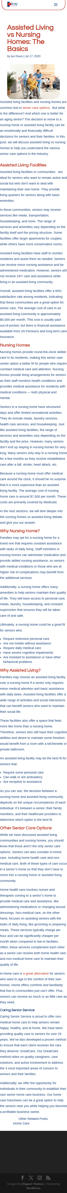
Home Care (21, 1123)
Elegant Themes (32, 1184)
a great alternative (36, 973)
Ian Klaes (17, 56)
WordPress (34, 1188)
